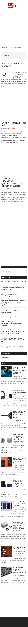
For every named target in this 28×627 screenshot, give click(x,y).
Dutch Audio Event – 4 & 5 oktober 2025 (19, 548)
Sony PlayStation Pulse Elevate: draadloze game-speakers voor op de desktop (19, 483)
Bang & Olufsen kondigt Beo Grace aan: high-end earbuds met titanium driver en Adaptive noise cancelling (19, 527)
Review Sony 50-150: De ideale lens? (13, 317)
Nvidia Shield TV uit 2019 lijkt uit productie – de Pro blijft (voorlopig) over (12, 339)
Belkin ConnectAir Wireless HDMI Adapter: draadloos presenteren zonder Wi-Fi (19, 414)
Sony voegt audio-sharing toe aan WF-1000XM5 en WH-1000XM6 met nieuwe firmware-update (19, 439)
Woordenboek (6, 357)
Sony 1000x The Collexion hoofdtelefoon (9, 311)
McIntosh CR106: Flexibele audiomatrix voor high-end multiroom (19, 570)
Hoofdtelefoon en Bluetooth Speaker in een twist (20, 392)
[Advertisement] (14, 24)
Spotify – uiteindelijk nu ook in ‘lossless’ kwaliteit (19, 503)
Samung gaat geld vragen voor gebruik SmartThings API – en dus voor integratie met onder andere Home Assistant (13, 303)
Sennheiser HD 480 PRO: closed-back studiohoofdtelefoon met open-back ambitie (20, 370)
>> (2, 385)
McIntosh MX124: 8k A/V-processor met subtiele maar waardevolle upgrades (12, 323)
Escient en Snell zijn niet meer (12, 64)
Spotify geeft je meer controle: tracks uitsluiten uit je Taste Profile (20, 460)
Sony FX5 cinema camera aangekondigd (9, 295)
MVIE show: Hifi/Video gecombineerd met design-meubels (12, 182)
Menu (14, 42)
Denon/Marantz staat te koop (13, 124)
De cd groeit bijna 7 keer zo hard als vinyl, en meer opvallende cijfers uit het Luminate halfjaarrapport (12, 331)
